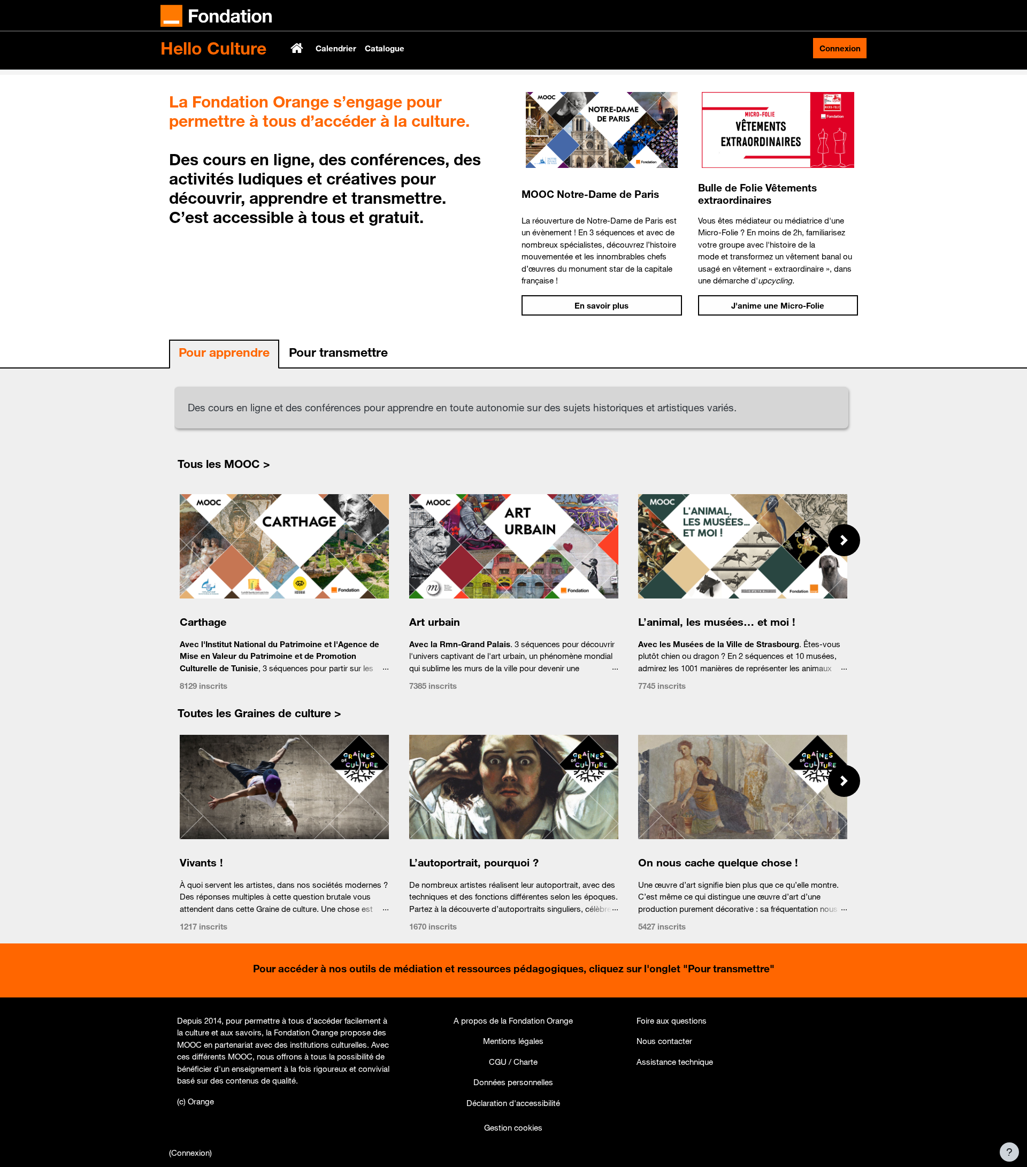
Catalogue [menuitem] (384, 48)
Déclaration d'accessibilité (513, 1103)
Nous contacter (664, 1041)
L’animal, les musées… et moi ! (716, 621)
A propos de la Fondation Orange (513, 1020)
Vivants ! (201, 862)
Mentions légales (513, 1041)
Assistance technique (675, 1061)
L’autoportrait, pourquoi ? (473, 862)
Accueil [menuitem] (298, 48)
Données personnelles (513, 1082)
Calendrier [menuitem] (336, 48)
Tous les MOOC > (224, 464)
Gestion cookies (513, 1127)
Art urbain (434, 621)
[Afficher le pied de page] (1009, 1152)
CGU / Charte (513, 1061)
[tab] (224, 354)
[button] (844, 540)
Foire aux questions (672, 1020)
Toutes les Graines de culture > (259, 713)
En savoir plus (601, 305)
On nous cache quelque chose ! (718, 862)
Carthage (203, 621)
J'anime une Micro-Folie (777, 305)
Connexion (840, 48)
